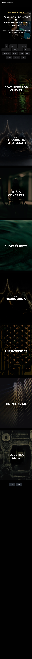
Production (7, 53)
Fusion (9, 57)
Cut (24, 57)
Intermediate (6, 50)
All (6, 46)
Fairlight (17, 57)
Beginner (13, 46)
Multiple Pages (18, 50)
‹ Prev (12, 484)
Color (21, 53)
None (14, 53)
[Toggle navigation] (28, 2)
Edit (27, 53)
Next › (18, 484)
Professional (22, 46)
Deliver (27, 50)
